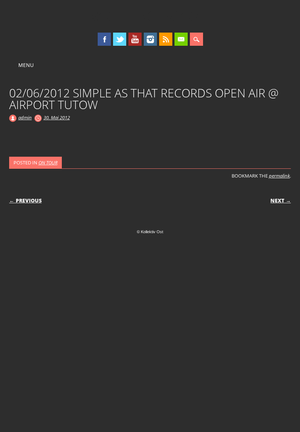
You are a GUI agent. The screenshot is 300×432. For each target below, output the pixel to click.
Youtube (135, 39)
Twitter (119, 39)
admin (25, 117)
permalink (279, 175)
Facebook (104, 39)
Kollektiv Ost (150, 16)
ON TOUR (47, 162)
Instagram (150, 39)
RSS (165, 39)
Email (181, 39)
